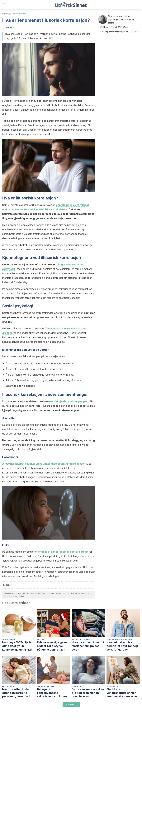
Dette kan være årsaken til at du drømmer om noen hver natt (88, 693)
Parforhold (8, 686)
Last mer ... (71, 704)
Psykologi (6, 14)
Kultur (40, 639)
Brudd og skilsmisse (47, 686)
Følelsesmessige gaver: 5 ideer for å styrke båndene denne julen (53, 646)
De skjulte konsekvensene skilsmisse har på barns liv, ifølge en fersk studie (53, 693)
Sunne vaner (8, 639)
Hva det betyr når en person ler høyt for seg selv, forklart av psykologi (122, 646)
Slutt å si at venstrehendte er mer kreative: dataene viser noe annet (122, 693)
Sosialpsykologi (20, 14)
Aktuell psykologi (81, 639)
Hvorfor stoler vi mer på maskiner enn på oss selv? (88, 646)
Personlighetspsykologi (119, 639)
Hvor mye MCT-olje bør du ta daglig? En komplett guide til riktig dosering (18, 646)
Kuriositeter (113, 686)
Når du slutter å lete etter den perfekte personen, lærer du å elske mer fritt (16, 693)
